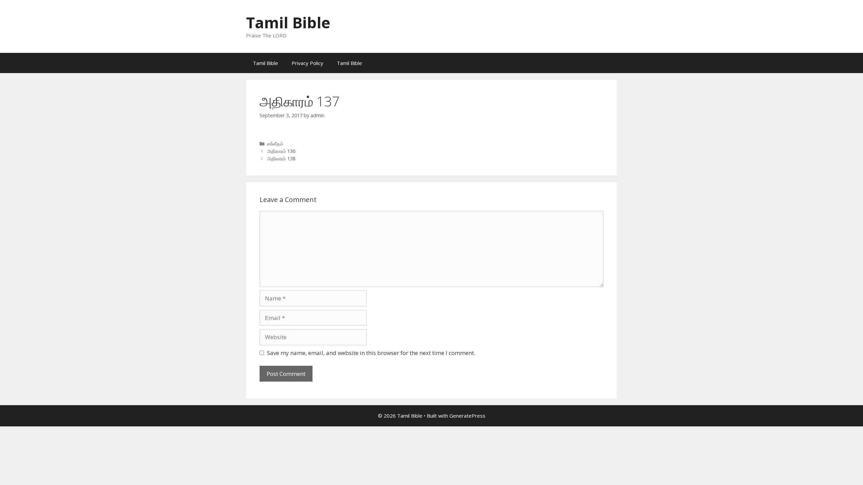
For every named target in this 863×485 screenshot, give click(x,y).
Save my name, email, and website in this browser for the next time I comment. (371, 353)
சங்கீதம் (275, 143)
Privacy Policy (307, 63)
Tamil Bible (288, 22)
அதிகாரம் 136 (281, 151)
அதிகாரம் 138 (281, 158)
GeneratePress (467, 415)
